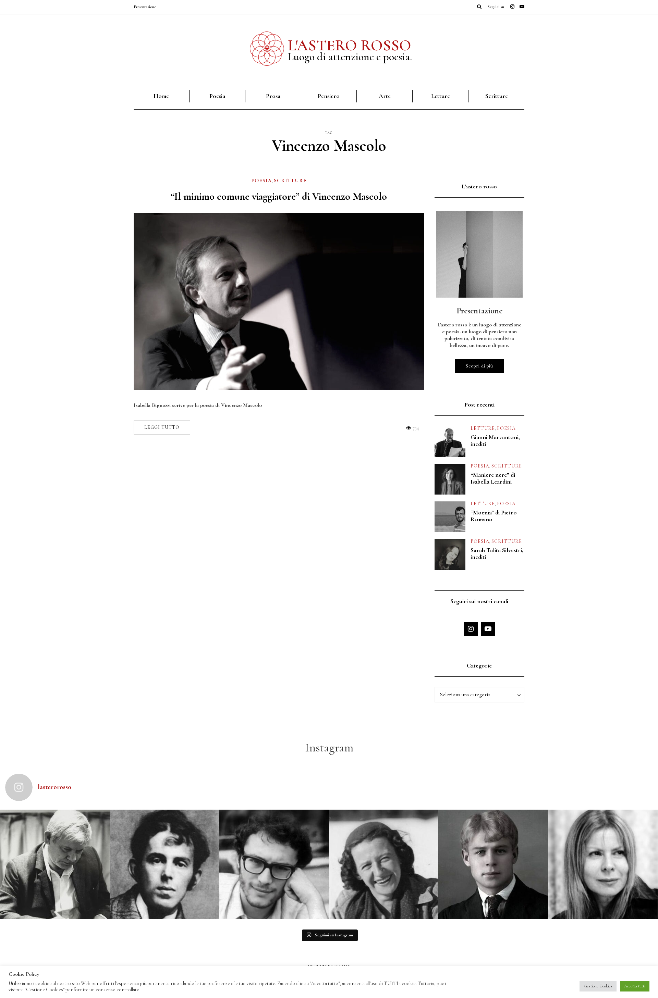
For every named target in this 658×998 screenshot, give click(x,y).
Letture (440, 96)
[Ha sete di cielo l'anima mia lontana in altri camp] (493, 864)
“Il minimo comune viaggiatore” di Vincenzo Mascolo (279, 196)
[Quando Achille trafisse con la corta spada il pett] (55, 864)
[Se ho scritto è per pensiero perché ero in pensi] (603, 864)
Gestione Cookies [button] (598, 986)
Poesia (217, 96)
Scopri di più (479, 366)
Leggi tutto (162, 427)
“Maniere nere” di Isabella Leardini (493, 478)
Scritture (496, 96)
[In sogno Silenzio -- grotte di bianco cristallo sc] (384, 864)
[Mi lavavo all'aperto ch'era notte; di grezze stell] (164, 864)
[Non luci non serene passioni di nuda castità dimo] (274, 864)
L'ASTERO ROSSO (349, 45)
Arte (385, 96)
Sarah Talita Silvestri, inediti (497, 553)
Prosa (273, 96)
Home (161, 96)
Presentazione (145, 6)
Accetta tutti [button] (634, 986)
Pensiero (329, 96)
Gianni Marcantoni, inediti (495, 440)
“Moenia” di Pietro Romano (494, 516)
